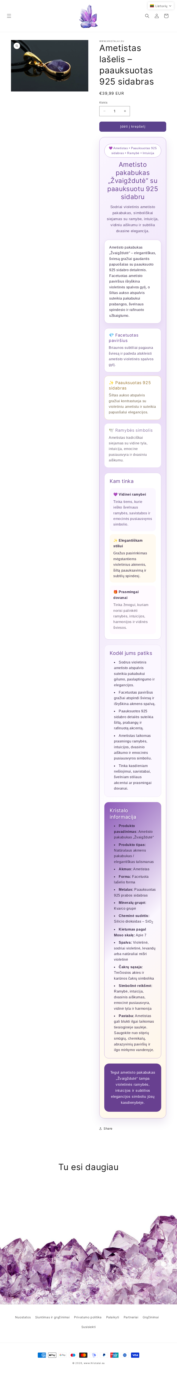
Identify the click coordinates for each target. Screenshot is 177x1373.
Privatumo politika (88, 1317)
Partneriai (131, 1317)
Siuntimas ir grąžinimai (52, 1317)
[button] (9, 16)
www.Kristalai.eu (94, 1363)
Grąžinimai (151, 1317)
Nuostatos (23, 1317)
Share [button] (108, 1128)
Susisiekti (88, 1327)
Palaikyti (112, 1317)
